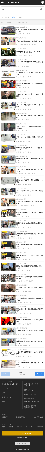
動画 (13, 17)
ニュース (19, 427)
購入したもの (29, 390)
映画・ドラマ (6, 397)
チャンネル (5, 17)
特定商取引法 (20, 417)
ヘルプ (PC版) (38, 417)
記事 (20, 17)
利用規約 (5, 417)
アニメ (4, 393)
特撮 (3, 402)
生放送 (11, 427)
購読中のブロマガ (30, 394)
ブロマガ (5, 388)
